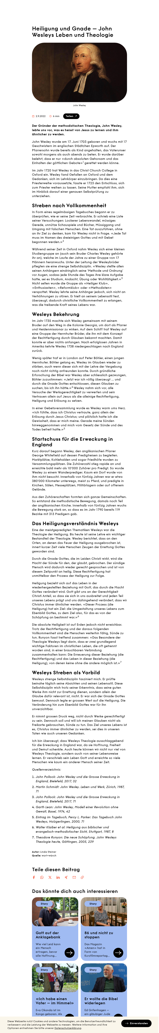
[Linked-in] (58, 877)
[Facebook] (34, 877)
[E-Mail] (74, 877)
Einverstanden (139, 1023)
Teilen (69, 116)
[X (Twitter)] (50, 877)
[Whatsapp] (42, 877)
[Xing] (66, 877)
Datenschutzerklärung (68, 1028)
